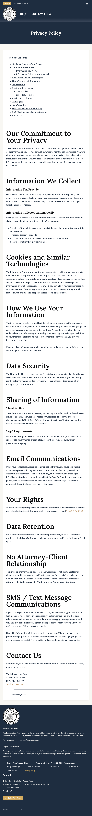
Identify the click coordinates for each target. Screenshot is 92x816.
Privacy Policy (30, 771)
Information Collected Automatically (33, 74)
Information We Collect (23, 67)
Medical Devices (34, 767)
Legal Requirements (25, 95)
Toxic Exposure (53, 767)
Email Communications (22, 98)
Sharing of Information (22, 88)
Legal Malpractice (73, 767)
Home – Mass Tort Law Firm (17, 763)
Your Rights (17, 102)
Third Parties (22, 91)
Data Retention (19, 105)
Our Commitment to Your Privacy (27, 64)
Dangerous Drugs (13, 767)
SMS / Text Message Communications (29, 112)
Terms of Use (12, 771)
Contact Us (17, 115)
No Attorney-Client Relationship (27, 108)
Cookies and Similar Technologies (27, 78)
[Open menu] (87, 3)
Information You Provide (27, 71)
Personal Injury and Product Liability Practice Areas (55, 763)
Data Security (18, 84)
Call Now (7, 4)
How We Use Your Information (26, 81)
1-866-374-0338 (74, 511)
